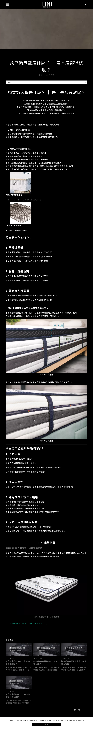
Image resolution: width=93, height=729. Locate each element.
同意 (46, 724)
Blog (46, 75)
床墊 (52, 75)
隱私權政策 (78, 720)
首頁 (40, 75)
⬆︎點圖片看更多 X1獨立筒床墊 (46, 617)
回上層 (77, 710)
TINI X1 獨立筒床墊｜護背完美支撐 (24, 548)
